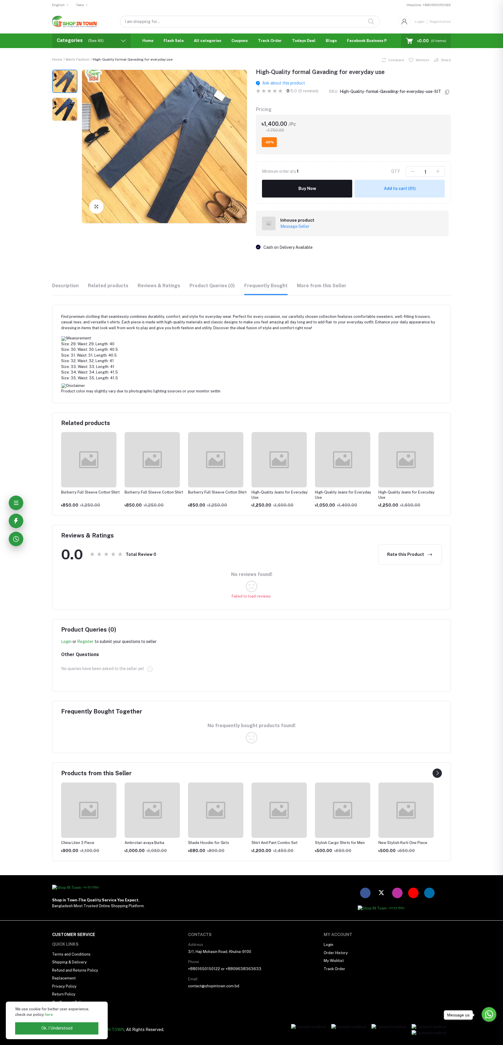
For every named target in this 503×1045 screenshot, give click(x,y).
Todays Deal (304, 40)
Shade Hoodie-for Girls (208, 842)
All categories (207, 40)
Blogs (331, 40)
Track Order (270, 40)
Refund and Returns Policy (75, 970)
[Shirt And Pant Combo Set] (279, 810)
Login (419, 22)
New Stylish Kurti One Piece (402, 842)
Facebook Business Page (370, 40)
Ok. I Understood (56, 1028)
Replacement (64, 978)
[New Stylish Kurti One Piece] (406, 810)
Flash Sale (174, 40)
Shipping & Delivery (69, 962)
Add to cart (400, 188)
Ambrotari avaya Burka (144, 842)
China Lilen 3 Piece (77, 842)
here (49, 1014)
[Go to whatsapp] (489, 1014)
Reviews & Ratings (159, 285)
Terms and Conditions (71, 954)
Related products (108, 285)
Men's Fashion (77, 59)
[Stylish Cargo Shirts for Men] (342, 810)
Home (147, 40)
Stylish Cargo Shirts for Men (340, 842)
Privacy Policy (64, 986)
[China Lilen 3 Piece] (88, 810)
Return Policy (63, 994)
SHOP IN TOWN (109, 1029)
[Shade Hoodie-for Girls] (215, 810)
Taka (80, 5)
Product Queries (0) (212, 285)
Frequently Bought (266, 285)
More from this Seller (321, 285)
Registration (440, 22)
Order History (336, 953)
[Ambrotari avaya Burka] (152, 810)
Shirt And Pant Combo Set (274, 842)
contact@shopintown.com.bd (213, 986)
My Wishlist (334, 960)
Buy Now (307, 188)
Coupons (239, 40)
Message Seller (294, 226)
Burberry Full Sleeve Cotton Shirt (90, 492)
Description (65, 285)
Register (85, 641)
